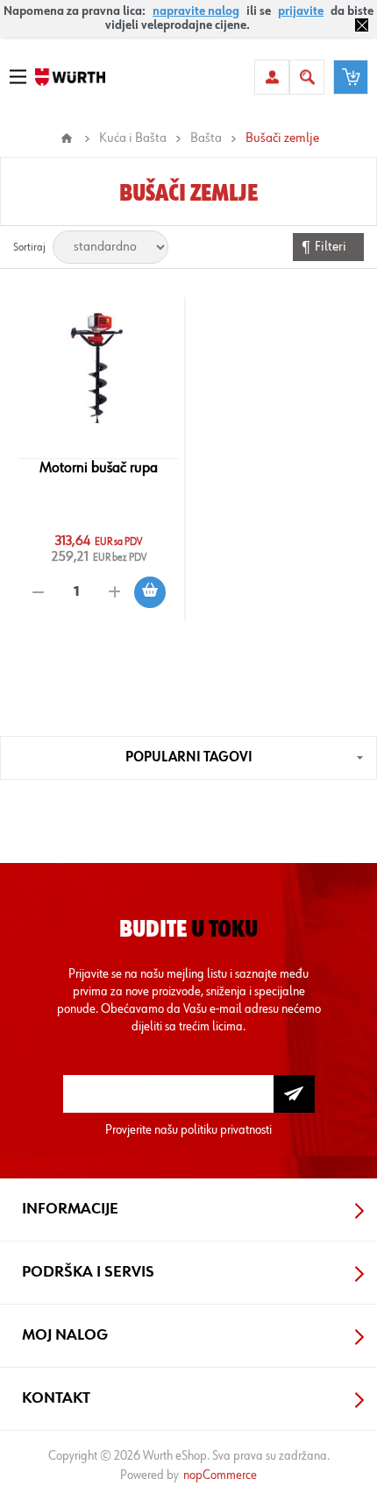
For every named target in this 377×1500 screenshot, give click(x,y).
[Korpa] (350, 77)
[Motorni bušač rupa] (98, 366)
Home (66, 138)
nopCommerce (220, 1475)
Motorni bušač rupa (98, 468)
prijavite (301, 11)
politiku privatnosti (226, 1129)
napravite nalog (196, 11)
